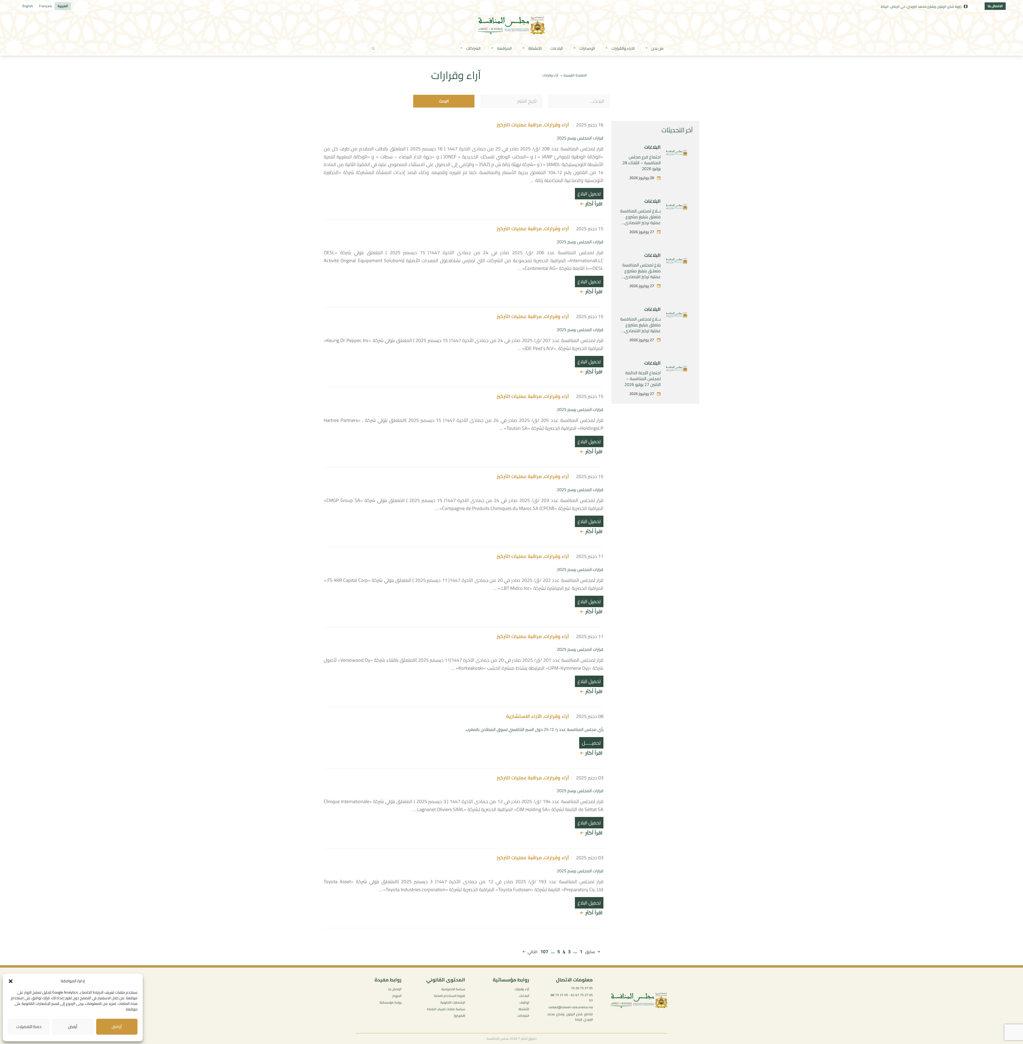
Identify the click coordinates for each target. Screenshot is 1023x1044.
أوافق (117, 1026)
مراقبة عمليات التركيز (519, 124)
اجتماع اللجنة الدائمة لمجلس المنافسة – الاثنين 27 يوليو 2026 (642, 378)
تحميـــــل (591, 742)
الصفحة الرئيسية (575, 75)
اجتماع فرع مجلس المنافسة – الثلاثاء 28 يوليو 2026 (641, 162)
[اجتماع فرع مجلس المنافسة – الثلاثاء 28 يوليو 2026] (676, 154)
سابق (590, 952)
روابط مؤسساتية (390, 1002)
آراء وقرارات (556, 124)
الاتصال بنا (995, 6)
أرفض (72, 1026)
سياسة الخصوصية (453, 989)
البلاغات (652, 147)
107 (544, 951)
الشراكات (523, 1016)
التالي (532, 952)
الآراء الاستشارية (524, 716)
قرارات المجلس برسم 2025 (580, 138)
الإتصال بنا (394, 989)
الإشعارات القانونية (452, 1002)
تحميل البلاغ (589, 193)
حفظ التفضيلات (28, 1026)
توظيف (524, 1002)
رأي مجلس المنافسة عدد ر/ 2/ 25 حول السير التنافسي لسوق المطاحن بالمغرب (534, 729)
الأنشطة (523, 1009)
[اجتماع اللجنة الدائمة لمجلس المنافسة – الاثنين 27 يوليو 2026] (676, 370)
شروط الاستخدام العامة (449, 996)
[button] (10, 981)
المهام (396, 996)
